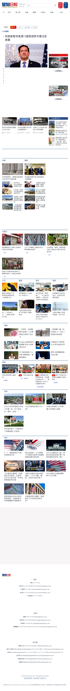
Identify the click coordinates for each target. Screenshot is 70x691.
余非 (21, 378)
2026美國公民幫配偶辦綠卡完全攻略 (55, 474)
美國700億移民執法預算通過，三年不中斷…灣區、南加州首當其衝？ (34, 475)
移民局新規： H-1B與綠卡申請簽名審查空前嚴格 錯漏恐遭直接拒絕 (34, 455)
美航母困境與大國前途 (9, 376)
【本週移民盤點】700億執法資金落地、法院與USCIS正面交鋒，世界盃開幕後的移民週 (13, 476)
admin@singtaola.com (45, 646)
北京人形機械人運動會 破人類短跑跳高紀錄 (33, 248)
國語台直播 (65, 5)
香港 (5, 252)
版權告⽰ (43, 678)
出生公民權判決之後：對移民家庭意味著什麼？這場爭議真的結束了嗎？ (55, 455)
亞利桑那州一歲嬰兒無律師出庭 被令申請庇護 (12, 178)
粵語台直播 (60, 5)
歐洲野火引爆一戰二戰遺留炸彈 (40, 206)
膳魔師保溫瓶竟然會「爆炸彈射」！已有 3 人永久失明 (61, 132)
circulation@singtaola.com (55, 652)
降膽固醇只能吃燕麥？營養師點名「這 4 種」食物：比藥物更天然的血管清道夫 (61, 141)
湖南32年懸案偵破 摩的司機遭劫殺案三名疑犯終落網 (11, 272)
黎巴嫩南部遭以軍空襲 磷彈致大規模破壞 (40, 199)
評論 (3, 362)
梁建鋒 (5, 380)
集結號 (26, 378)
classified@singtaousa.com (41, 623)
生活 (3, 280)
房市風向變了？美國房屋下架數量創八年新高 (13, 429)
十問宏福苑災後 (26, 375)
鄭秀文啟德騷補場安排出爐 (57, 353)
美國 (26, 12)
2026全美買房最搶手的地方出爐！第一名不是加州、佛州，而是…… (13, 409)
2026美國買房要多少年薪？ (34, 407)
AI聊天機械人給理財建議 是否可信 (59, 313)
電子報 (17, 12)
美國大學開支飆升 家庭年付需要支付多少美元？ (42, 316)
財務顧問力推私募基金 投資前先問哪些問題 (59, 295)
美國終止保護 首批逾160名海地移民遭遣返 (18, 199)
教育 (37, 280)
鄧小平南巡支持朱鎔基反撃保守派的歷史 (59, 377)
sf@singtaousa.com (41, 617)
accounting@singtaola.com (45, 655)
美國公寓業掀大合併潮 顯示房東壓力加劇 (55, 407)
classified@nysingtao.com (41, 589)
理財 (54, 280)
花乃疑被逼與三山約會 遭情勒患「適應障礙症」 (26, 354)
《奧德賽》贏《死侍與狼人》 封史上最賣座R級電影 (58, 332)
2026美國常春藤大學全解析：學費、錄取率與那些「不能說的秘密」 (61, 124)
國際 (34, 12)
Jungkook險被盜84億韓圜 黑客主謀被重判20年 (26, 344)
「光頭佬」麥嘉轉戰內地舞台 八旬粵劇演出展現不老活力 (26, 333)
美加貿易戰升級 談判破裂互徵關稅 (34, 178)
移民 (6, 437)
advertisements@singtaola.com (53, 649)
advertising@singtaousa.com (42, 620)
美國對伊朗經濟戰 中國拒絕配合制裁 (40, 184)
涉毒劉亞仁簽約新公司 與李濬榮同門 (58, 343)
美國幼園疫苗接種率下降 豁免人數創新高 (25, 312)
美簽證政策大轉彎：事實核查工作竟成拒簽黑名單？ (34, 498)
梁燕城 (55, 382)
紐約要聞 (8, 132)
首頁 (9, 12)
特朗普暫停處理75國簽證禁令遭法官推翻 (26, 38)
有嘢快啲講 (40, 387)
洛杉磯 (36, 132)
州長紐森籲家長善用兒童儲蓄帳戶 (24, 128)
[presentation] (26, 55)
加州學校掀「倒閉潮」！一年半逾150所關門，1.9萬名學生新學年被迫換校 (42, 296)
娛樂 (6, 325)
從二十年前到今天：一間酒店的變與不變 (8, 314)
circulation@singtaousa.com (48, 626)
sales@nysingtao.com (44, 586)
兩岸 (27, 252)
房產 (6, 391)
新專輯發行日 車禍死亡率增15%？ (25, 294)
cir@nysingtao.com (44, 592)
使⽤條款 (36, 678)
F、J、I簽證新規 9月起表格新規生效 (13, 454)
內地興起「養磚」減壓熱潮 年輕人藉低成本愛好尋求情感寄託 (56, 249)
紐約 (4, 132)
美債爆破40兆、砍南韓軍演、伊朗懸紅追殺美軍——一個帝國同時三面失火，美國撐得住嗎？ (42, 379)
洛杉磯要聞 (41, 132)
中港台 (43, 12)
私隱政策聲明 (28, 678)
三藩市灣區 (21, 132)
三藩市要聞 (27, 132)
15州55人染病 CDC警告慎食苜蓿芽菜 (18, 191)
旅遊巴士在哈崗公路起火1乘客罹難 (40, 128)
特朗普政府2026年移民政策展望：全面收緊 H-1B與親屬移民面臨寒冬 (13, 498)
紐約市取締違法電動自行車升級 (9, 128)
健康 (20, 280)
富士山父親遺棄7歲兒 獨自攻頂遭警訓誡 (40, 191)
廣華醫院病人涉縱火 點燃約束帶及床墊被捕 (11, 248)
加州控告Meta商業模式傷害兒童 (18, 184)
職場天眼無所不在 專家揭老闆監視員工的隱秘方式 (8, 295)
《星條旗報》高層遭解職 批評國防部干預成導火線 (18, 207)
